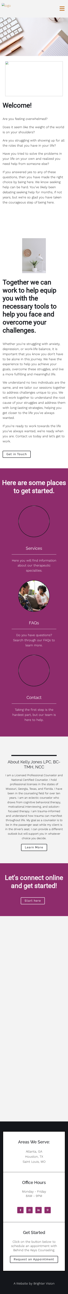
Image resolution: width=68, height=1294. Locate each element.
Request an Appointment (34, 1259)
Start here (33, 900)
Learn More (34, 847)
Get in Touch (16, 454)
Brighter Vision (44, 1283)
